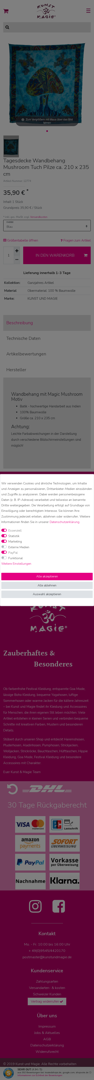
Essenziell (15, 530)
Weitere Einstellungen (16, 564)
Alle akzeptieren (47, 576)
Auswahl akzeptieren (47, 594)
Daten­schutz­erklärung (64, 522)
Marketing (15, 541)
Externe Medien (18, 547)
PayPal (13, 553)
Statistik (13, 536)
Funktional (15, 558)
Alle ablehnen (47, 585)
